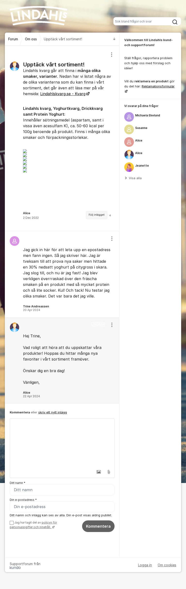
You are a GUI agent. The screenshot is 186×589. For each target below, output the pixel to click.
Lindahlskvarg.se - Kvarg (62, 93)
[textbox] (62, 443)
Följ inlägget (97, 214)
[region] (62, 138)
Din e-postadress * (23, 500)
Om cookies (167, 565)
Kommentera (98, 526)
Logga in (145, 565)
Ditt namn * (17, 483)
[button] (98, 472)
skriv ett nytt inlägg (52, 412)
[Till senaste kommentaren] (114, 39)
